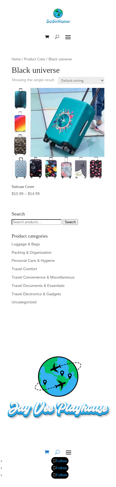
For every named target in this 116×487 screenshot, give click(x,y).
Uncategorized (24, 302)
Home (16, 59)
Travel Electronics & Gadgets (36, 294)
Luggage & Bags (26, 244)
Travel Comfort (24, 269)
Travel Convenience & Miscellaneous (43, 277)
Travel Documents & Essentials (38, 285)
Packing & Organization (32, 252)
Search (70, 222)
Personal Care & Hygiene (33, 260)
